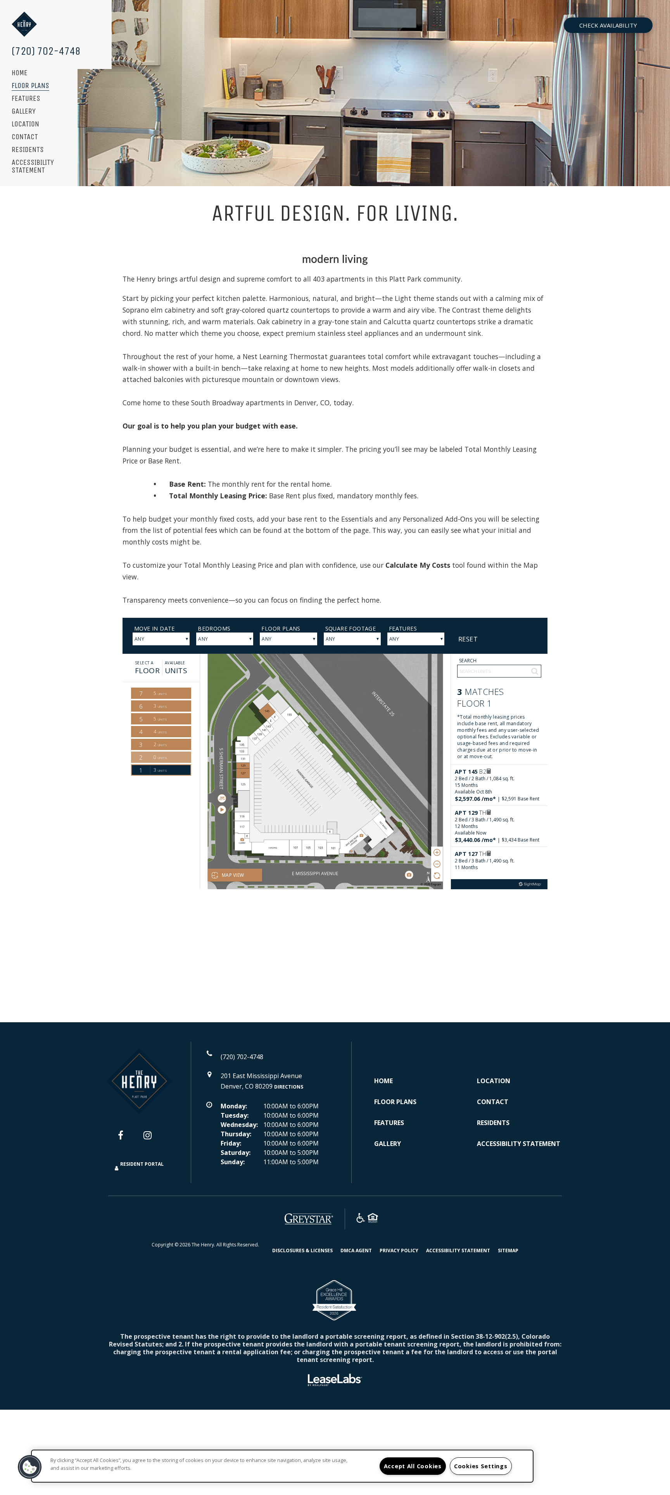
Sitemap (508, 1250)
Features (26, 99)
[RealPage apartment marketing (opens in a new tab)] (335, 1381)
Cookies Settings (481, 1466)
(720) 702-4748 (46, 51)
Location (25, 124)
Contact (25, 137)
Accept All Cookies (413, 1466)
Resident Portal (142, 1164)
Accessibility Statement (33, 167)
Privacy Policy (399, 1250)
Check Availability (608, 25)
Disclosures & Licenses (302, 1250)
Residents (28, 150)
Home (20, 73)
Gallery (24, 111)
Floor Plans (30, 86)
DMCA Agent (356, 1250)
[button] (126, 1139)
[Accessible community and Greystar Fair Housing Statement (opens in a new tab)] (361, 1219)
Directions (288, 1087)
